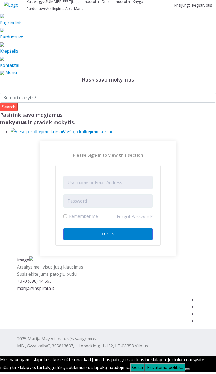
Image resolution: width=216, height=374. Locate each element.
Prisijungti (183, 5)
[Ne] (187, 369)
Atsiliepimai (55, 8)
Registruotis (202, 5)
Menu (11, 72)
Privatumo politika (165, 367)
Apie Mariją (75, 8)
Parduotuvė (36, 8)
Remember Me (83, 216)
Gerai (137, 367)
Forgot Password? (135, 216)
